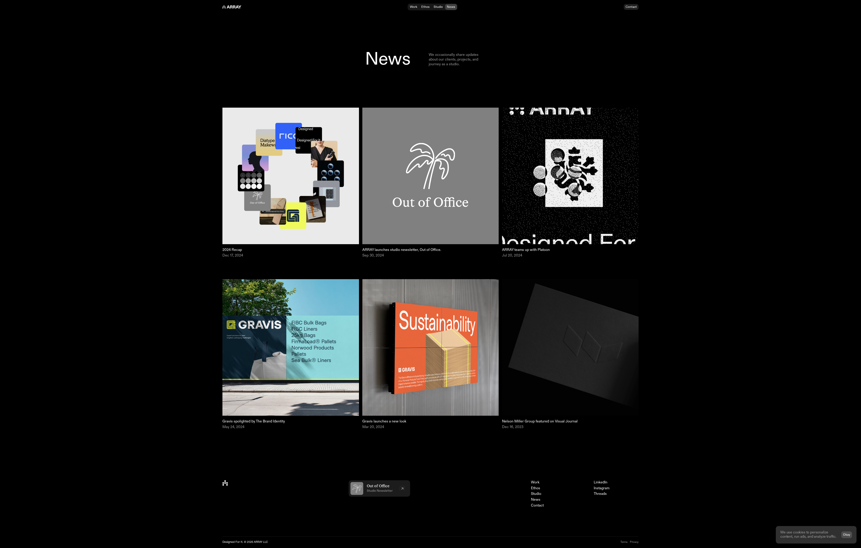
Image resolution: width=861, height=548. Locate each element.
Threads (600, 494)
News (535, 500)
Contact (537, 505)
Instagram (601, 488)
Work (535, 482)
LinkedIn (600, 482)
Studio (536, 494)
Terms (624, 542)
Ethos (535, 488)
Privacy (634, 542)
